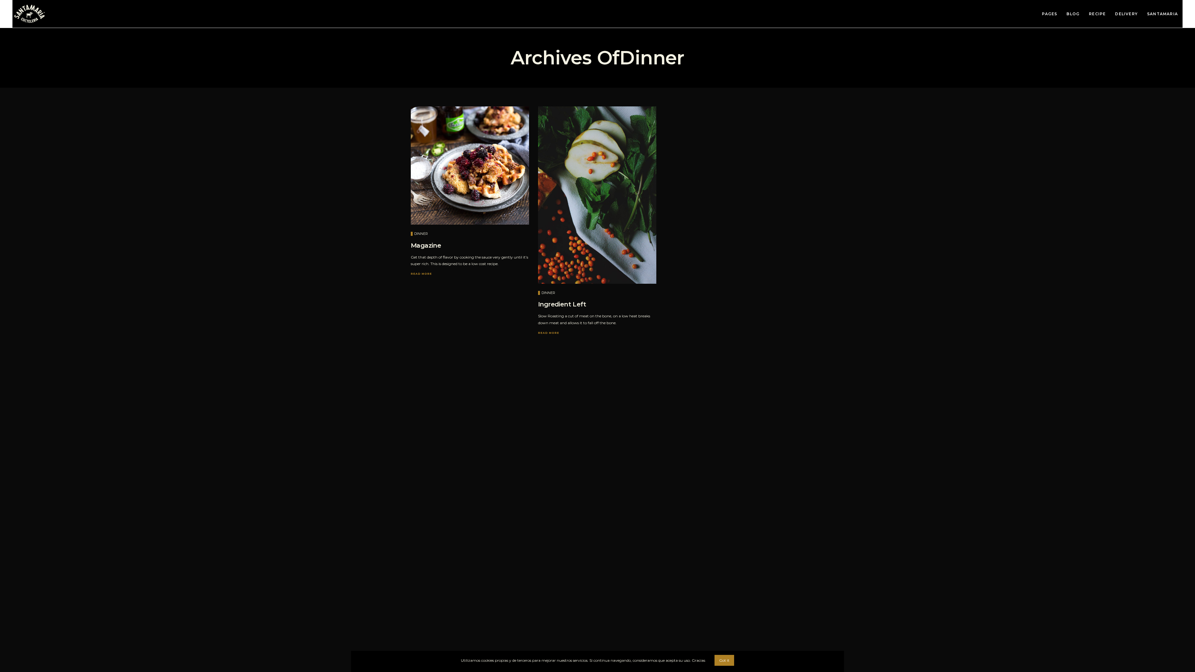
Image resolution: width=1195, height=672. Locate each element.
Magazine (426, 245)
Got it (724, 660)
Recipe (1097, 14)
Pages (1049, 14)
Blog (1073, 14)
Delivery (1126, 14)
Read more (421, 273)
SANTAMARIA (1162, 14)
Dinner (421, 233)
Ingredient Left (562, 304)
